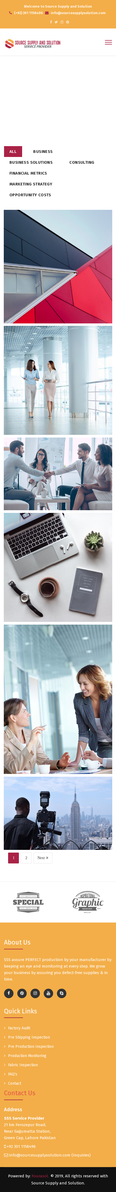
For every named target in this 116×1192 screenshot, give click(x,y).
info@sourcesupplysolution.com (39, 1155)
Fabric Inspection (23, 1065)
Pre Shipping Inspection (29, 1037)
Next (41, 858)
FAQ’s (12, 1074)
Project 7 (58, 722)
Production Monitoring (27, 1055)
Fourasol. (40, 1176)
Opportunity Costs (30, 194)
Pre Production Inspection (31, 1046)
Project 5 (58, 586)
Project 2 (58, 399)
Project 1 (58, 286)
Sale (70, 266)
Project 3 (58, 489)
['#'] (48, 993)
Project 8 (58, 829)
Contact (14, 1083)
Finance (67, 469)
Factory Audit (19, 1028)
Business (43, 151)
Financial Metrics (28, 173)
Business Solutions (31, 162)
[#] (51, 22)
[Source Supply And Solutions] (33, 43)
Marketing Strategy (30, 184)
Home (46, 100)
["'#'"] (8, 993)
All (12, 151)
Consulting (81, 162)
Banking (46, 809)
